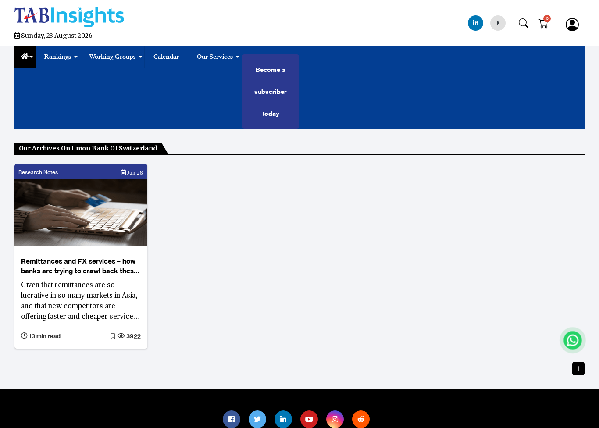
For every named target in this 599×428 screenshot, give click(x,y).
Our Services (215, 57)
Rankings (57, 57)
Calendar (166, 57)
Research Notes (38, 172)
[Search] (528, 21)
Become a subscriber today (270, 92)
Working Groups (112, 57)
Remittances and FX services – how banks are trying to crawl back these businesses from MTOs (79, 266)
